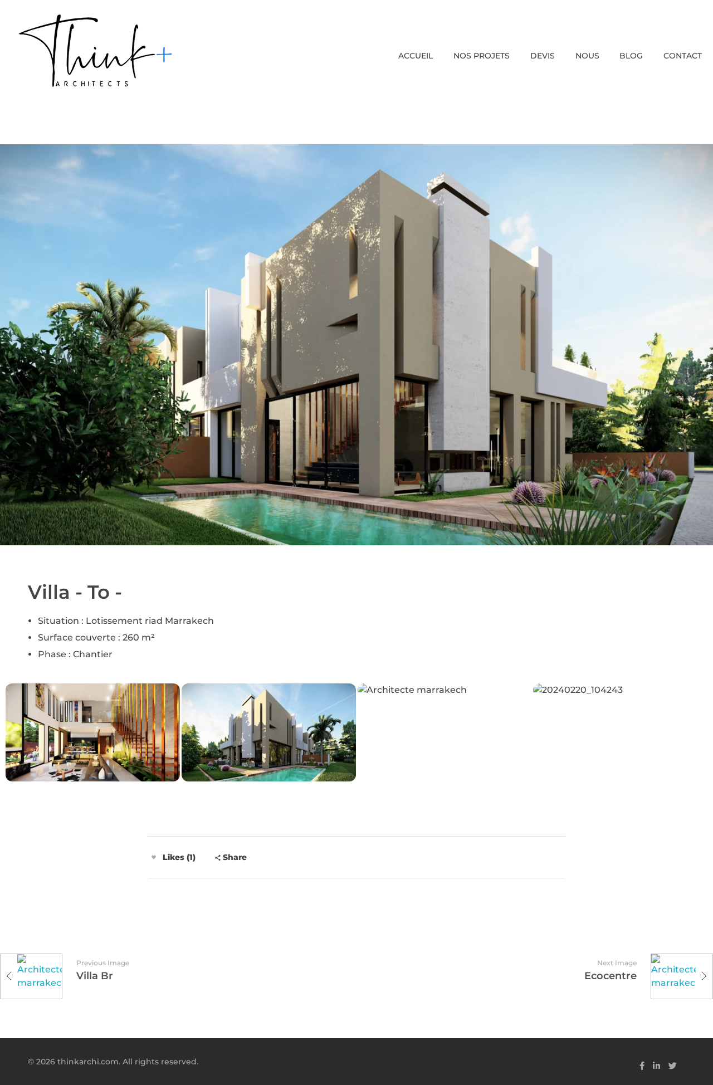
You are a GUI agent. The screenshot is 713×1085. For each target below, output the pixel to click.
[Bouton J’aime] (154, 857)
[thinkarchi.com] (94, 50)
